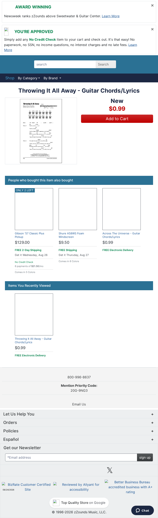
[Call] (148, 64)
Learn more (111, 16)
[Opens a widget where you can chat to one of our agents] (142, 511)
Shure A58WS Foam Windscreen (71, 235)
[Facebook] (48, 472)
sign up (145, 457)
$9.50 (64, 242)
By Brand (51, 78)
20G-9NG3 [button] (79, 388)
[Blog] (17, 472)
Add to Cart (117, 118)
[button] (41, 131)
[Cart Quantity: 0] (128, 64)
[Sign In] (139, 64)
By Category (27, 78)
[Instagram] (79, 472)
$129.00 (22, 242)
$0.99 (107, 242)
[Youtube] (141, 472)
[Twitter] (110, 472)
